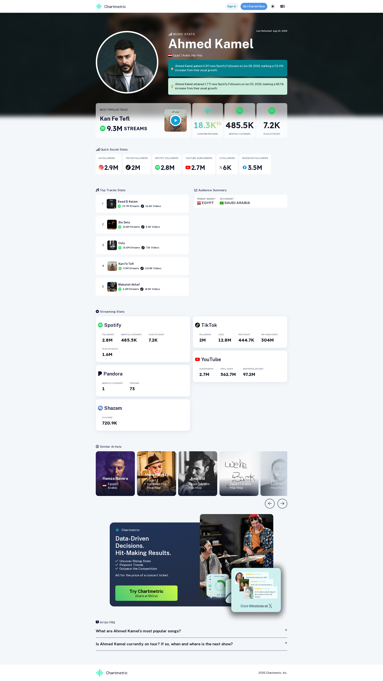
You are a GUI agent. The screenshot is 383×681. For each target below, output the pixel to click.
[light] (273, 6)
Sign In (231, 6)
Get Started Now (254, 6)
